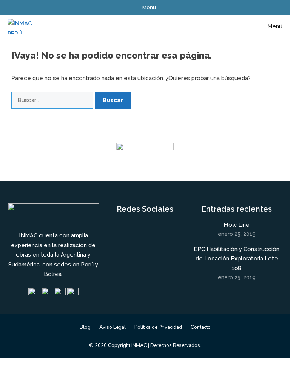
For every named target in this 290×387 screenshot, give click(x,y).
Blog (85, 327)
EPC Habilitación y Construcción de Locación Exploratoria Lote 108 (236, 259)
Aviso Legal (112, 327)
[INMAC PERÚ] (20, 26)
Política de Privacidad (158, 327)
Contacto (201, 327)
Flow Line (237, 224)
